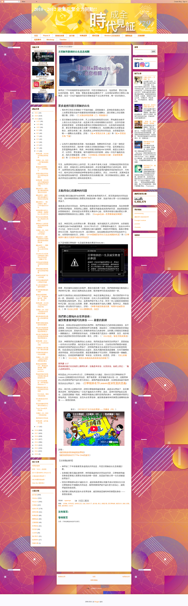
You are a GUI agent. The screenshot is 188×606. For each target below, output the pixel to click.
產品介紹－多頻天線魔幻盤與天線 (150, 106)
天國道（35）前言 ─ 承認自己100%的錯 (42, 232)
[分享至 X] (84, 501)
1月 (37, 426)
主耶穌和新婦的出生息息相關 (42, 353)
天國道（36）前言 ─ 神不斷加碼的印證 (42, 162)
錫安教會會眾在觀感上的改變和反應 (42, 318)
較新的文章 (61, 576)
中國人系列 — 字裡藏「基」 (149, 78)
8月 (37, 133)
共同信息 (71, 503)
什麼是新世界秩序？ (39, 476)
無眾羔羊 (119, 503)
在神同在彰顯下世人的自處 (42, 276)
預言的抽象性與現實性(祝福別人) (42, 404)
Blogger (96, 602)
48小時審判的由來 (38, 479)
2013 (37, 445)
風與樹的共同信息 (42, 418)
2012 (37, 448)
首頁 (36, 36)
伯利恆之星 (78, 503)
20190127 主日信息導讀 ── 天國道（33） (97, 409)
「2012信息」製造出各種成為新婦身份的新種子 (87, 358)
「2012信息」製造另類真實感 (114, 336)
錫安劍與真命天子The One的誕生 (74, 455)
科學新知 (35, 526)
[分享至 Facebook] (86, 501)
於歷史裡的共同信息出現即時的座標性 (42, 175)
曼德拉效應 (59, 36)
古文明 (34, 533)
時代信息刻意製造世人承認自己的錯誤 (42, 219)
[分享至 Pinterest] (88, 501)
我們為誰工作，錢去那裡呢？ (150, 166)
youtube (137, 224)
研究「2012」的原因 (39, 469)
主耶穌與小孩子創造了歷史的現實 (42, 348)
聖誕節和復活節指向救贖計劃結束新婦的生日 (42, 376)
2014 (37, 442)
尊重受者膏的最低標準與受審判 (42, 324)
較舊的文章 (126, 576)
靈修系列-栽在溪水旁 (141, 217)
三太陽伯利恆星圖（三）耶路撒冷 (92, 115)
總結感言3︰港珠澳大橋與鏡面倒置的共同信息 (42, 190)
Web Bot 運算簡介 (38, 483)
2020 (37, 116)
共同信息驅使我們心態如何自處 (42, 281)
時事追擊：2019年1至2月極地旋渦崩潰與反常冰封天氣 (42, 183)
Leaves (71, 506)
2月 (37, 151)
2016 (37, 436)
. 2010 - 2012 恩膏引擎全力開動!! (64, 9)
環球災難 (95, 36)
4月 (37, 145)
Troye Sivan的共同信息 (41, 409)
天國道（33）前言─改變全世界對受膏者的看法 (42, 359)
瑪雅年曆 (35, 543)
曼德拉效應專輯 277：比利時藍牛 (42, 168)
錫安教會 (65, 506)
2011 (36, 451)
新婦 (124, 503)
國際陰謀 (128, 36)
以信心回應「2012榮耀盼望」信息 (83, 309)
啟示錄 (72, 36)
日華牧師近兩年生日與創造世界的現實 (42, 389)
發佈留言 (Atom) (96, 588)
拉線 (84, 503)
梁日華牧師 (111, 503)
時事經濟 (83, 36)
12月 (38, 121)
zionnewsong (139, 213)
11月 (38, 124)
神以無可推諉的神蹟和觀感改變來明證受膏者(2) (42, 329)
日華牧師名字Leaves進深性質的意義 (105, 383)
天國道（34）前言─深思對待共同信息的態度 (42, 311)
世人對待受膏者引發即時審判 (42, 286)
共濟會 (34, 505)
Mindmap (50, 40)
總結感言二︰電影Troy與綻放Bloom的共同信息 (42, 248)
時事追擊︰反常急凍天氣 (42, 422)
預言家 (34, 529)
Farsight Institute (140, 220)
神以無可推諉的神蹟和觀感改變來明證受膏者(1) (42, 336)
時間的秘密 (36, 466)
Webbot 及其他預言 (112, 36)
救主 (99, 503)
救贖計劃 (104, 503)
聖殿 (59, 506)
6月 (37, 139)
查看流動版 (94, 580)
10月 (38, 127)
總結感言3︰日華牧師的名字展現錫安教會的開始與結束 (42, 239)
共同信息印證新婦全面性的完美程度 (42, 264)
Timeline (63, 40)
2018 (37, 430)
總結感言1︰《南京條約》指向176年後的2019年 (42, 204)
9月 (37, 130)
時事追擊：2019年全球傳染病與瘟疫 (42, 155)
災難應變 (141, 36)
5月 (37, 142)
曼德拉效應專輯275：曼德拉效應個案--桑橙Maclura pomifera (42, 367)
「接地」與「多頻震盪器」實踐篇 (150, 122)
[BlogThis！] (82, 501)
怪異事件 (37, 40)
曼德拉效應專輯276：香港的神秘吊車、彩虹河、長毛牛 (42, 297)
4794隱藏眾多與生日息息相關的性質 (103, 235)
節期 (127, 503)
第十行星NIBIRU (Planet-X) (41, 473)
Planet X (46, 36)
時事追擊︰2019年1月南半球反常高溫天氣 (42, 305)
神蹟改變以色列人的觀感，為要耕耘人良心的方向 (42, 212)
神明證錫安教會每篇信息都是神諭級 (42, 270)
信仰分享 (35, 508)
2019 (37, 119)
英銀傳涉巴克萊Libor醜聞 (149, 142)
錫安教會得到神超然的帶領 (72, 452)
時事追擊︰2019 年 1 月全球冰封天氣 (42, 343)
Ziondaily (137, 227)
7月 (37, 136)
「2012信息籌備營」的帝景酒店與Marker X (42, 382)
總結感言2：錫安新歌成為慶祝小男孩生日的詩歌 (42, 197)
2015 (37, 439)
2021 (37, 113)
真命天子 (89, 503)
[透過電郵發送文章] (75, 500)
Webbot (35, 498)
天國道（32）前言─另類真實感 (42, 414)
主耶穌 (65, 503)
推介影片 (35, 536)
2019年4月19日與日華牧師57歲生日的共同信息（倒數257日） (42, 256)
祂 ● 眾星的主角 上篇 (100, 133)
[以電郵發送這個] (80, 501)
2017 (37, 433)
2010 (37, 454)
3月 (37, 148)
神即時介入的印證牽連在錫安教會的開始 (42, 225)
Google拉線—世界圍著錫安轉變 (107, 214)
